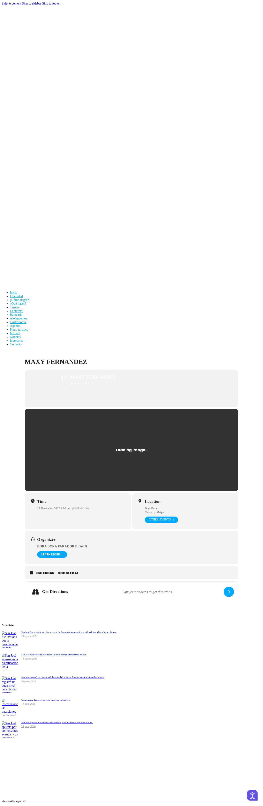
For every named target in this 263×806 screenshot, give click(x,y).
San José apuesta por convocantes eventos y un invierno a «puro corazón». (57, 722)
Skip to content (11, 3)
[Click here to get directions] (229, 592)
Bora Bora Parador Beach (62, 546)
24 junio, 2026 (28, 726)
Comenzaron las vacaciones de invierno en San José (45, 700)
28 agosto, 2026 (29, 636)
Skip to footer (51, 3)
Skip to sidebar (31, 3)
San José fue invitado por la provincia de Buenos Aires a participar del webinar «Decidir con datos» (68, 632)
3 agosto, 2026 (28, 681)
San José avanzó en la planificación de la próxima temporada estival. (54, 654)
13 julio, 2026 (28, 703)
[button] (131, 801)
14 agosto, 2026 (29, 658)
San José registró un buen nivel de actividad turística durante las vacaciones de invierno (62, 677)
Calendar (45, 573)
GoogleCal (68, 573)
